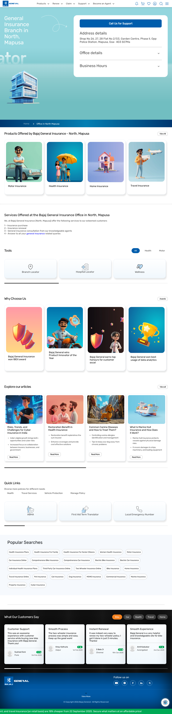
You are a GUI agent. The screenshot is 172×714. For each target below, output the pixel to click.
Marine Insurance (138, 577)
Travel (151, 617)
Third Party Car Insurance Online (56, 568)
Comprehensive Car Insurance (77, 560)
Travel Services (29, 493)
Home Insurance (132, 568)
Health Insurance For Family (46, 552)
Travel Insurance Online (19, 577)
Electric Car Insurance (129, 560)
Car (127, 617)
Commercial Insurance (116, 577)
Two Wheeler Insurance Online (88, 568)
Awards (163, 299)
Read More (13, 457)
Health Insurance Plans (19, 552)
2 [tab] (86, 283)
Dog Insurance (75, 577)
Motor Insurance (134, 552)
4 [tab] (76, 525)
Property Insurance (17, 585)
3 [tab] (140, 283)
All (135, 250)
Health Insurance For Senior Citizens (79, 552)
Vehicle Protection (53, 493)
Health (148, 250)
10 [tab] (159, 668)
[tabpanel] (30, 268)
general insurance (35, 233)
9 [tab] (143, 668)
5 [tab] (96, 525)
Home (26, 123)
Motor (162, 250)
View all (163, 387)
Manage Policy (78, 493)
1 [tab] (31, 283)
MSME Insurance (94, 577)
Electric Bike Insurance (105, 560)
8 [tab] (157, 525)
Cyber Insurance (38, 585)
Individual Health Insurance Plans (23, 568)
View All (163, 134)
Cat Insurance (57, 577)
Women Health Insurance (110, 552)
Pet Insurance (40, 577)
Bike (117, 617)
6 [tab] (116, 525)
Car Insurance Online (17, 560)
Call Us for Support (120, 23)
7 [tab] (137, 525)
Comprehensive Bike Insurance (45, 560)
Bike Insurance (113, 568)
